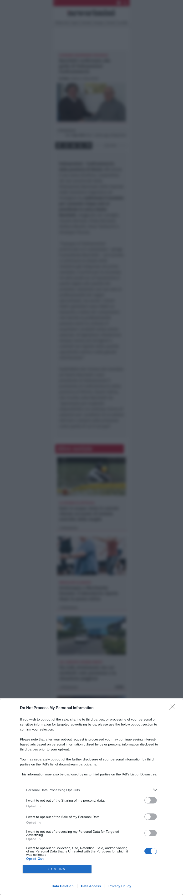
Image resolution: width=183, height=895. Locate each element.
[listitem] (91, 789)
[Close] (173, 708)
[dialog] (91, 797)
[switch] (150, 800)
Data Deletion (63, 886)
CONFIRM (57, 869)
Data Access (91, 886)
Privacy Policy (119, 886)
